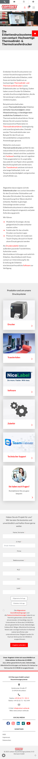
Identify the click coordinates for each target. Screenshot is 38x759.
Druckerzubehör (12, 246)
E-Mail (18, 542)
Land (18, 588)
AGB (4, 734)
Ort (18, 579)
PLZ (18, 570)
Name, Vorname (18, 532)
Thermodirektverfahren (12, 126)
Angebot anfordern (19, 645)
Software (26, 265)
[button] (3, 755)
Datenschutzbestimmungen (16, 615)
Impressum (6, 737)
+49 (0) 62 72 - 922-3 (21, 698)
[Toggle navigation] (33, 7)
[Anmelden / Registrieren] (25, 7)
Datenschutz (7, 740)
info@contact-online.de (21, 708)
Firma (19, 551)
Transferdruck (12, 167)
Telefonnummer (18, 560)
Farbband (9, 156)
